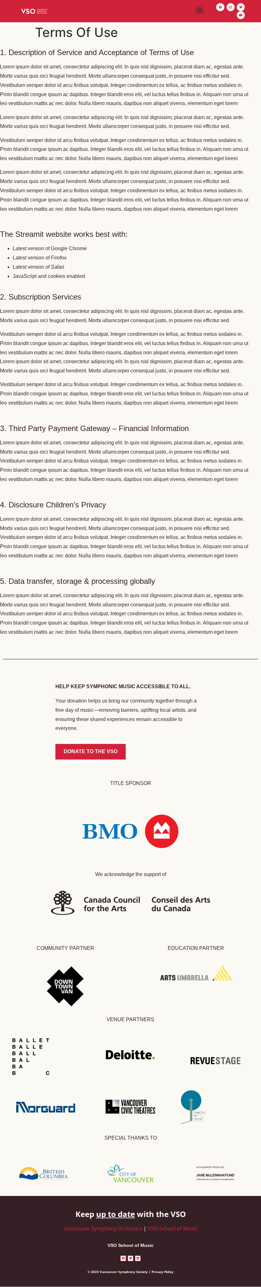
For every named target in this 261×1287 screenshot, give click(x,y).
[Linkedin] (138, 1258)
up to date (115, 1214)
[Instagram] (231, 7)
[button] (199, 9)
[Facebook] (220, 7)
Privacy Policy (162, 1271)
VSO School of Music (172, 1228)
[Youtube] (241, 15)
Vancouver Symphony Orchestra (103, 1228)
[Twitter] (241, 7)
